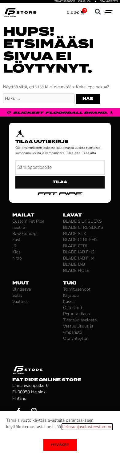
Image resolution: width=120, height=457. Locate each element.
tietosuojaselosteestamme (87, 427)
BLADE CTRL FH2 (80, 240)
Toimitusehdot (64, 1)
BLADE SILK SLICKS (82, 221)
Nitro (17, 258)
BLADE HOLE (76, 270)
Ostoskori (72, 308)
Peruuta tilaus (76, 314)
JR (14, 246)
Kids (16, 252)
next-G (19, 227)
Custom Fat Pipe (28, 221)
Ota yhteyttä (109, 1)
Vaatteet (20, 301)
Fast (16, 240)
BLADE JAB (74, 264)
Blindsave (21, 289)
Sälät (17, 295)
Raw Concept (25, 233)
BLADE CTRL (75, 246)
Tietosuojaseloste (80, 320)
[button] (97, 11)
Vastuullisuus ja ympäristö (78, 329)
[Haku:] (39, 98)
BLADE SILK (74, 233)
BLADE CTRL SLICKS (83, 227)
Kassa (68, 301)
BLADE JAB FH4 (78, 258)
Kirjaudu (84, 1)
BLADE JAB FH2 (78, 252)
